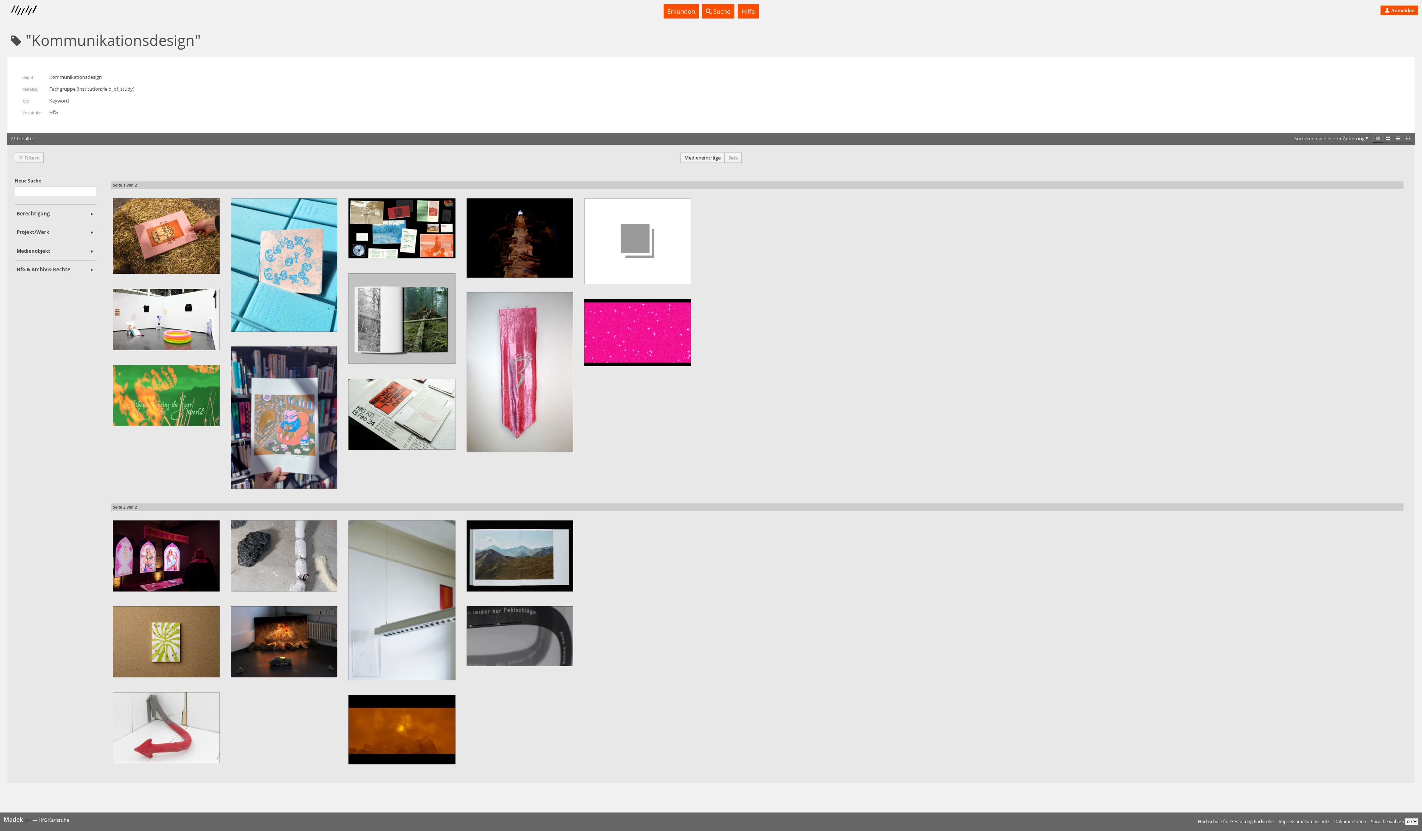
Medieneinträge (702, 157)
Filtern (32, 157)
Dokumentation (1350, 821)
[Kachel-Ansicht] (1378, 138)
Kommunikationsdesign (75, 77)
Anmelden (1402, 10)
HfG (53, 112)
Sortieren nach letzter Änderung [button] (1329, 138)
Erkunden (681, 11)
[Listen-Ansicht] (1398, 138)
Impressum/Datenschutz (1304, 821)
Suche (721, 11)
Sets (733, 157)
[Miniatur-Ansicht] (1408, 138)
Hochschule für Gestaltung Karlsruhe (1236, 821)
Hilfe (748, 11)
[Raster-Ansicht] (1388, 138)
